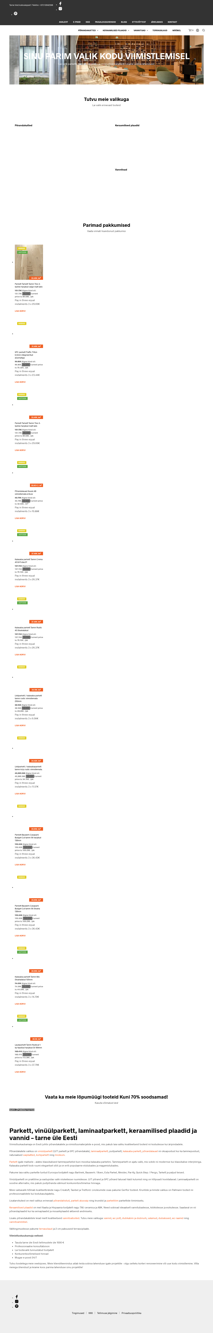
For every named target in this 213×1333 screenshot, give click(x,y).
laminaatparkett (99, 1151)
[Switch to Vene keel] (198, 22)
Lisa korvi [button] (20, 311)
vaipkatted (29, 1154)
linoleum (60, 1154)
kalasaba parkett (132, 1151)
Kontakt (172, 22)
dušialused (164, 1217)
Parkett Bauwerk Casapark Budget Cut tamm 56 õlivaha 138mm (27, 908)
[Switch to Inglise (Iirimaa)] (203, 22)
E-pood (77, 22)
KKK (88, 22)
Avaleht (63, 22)
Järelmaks (157, 22)
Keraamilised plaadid (115, 30)
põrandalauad (150, 1151)
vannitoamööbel (18, 1221)
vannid (107, 1217)
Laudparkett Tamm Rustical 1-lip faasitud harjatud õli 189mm (28, 1046)
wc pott (117, 1217)
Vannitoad (139, 30)
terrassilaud (45, 1228)
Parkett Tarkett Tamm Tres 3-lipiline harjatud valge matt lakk (29, 285)
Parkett (13, 1161)
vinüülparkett (45, 1151)
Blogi (124, 22)
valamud (152, 1217)
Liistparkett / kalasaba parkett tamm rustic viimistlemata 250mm (28, 698)
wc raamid (177, 1217)
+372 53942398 (46, 5)
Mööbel (176, 30)
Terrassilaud (159, 30)
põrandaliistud (61, 1200)
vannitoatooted (71, 1217)
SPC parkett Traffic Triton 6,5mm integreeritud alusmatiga (26, 355)
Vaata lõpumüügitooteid (21, 1110)
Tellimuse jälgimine (107, 1313)
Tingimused (78, 1313)
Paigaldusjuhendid (105, 22)
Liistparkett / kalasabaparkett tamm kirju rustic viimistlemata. (28, 768)
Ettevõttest (139, 22)
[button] (191, 30)
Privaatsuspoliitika (131, 1313)
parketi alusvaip (80, 1200)
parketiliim (112, 1200)
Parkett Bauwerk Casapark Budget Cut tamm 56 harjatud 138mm (28, 837)
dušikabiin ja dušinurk (134, 1217)
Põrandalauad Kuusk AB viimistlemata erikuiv (25, 492)
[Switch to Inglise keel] (182, 22)
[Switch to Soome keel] (193, 22)
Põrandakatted (87, 30)
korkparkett (42, 1154)
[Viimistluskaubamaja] (60, 4)
